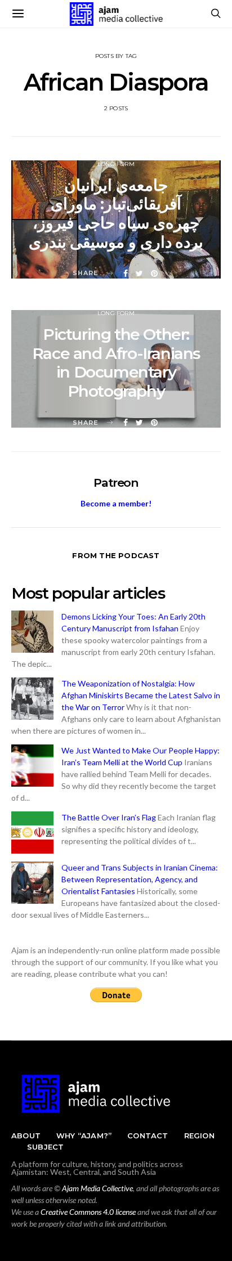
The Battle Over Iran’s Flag (108, 817)
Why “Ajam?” (83, 1135)
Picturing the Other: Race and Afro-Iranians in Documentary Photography (116, 363)
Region (199, 1135)
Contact (147, 1135)
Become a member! (116, 503)
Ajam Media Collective (97, 1188)
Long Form (116, 164)
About (26, 1135)
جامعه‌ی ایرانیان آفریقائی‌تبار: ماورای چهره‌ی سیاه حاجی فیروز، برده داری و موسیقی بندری (116, 214)
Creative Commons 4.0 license (88, 1212)
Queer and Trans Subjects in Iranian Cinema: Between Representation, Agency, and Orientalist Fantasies (139, 879)
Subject (45, 1146)
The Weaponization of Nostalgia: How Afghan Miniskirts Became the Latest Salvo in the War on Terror (140, 695)
